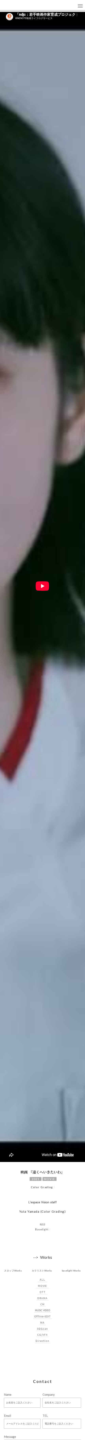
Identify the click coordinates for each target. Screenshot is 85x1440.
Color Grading (42, 1187)
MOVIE (49, 1179)
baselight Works (71, 1270)
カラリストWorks (42, 1270)
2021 (36, 1179)
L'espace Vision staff (42, 1202)
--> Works (42, 1257)
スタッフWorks (13, 1270)
